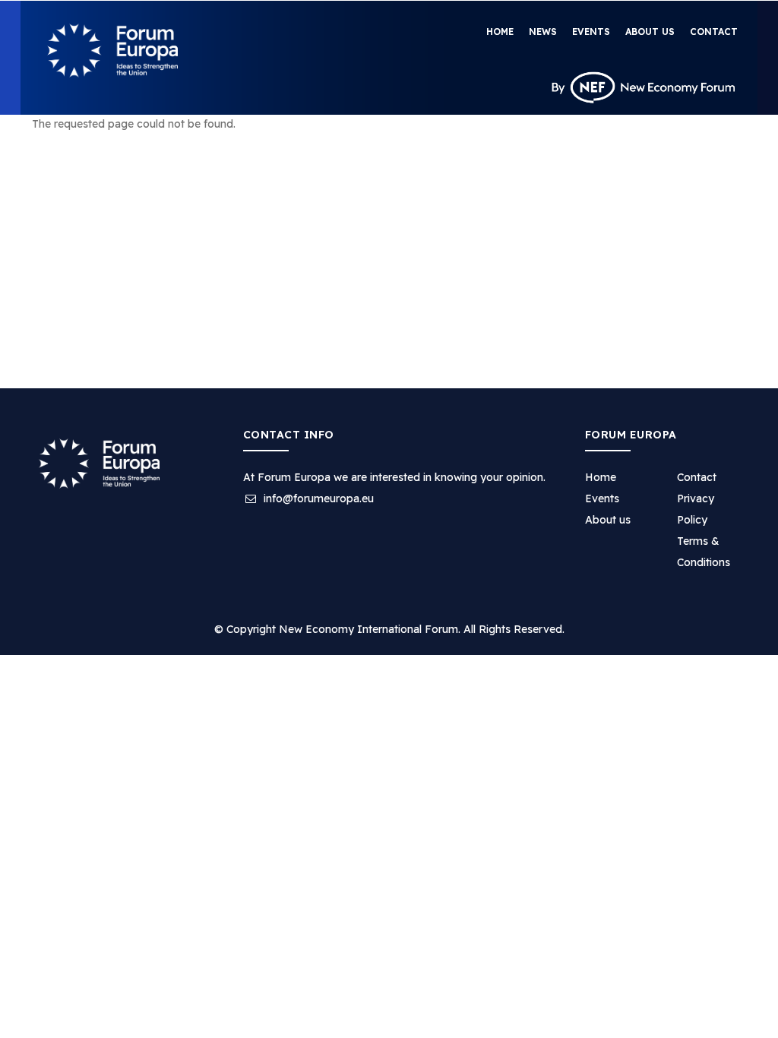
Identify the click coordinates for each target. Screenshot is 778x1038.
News (543, 31)
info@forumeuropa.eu (317, 498)
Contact (714, 31)
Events (591, 31)
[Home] (113, 50)
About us (650, 31)
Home (500, 31)
